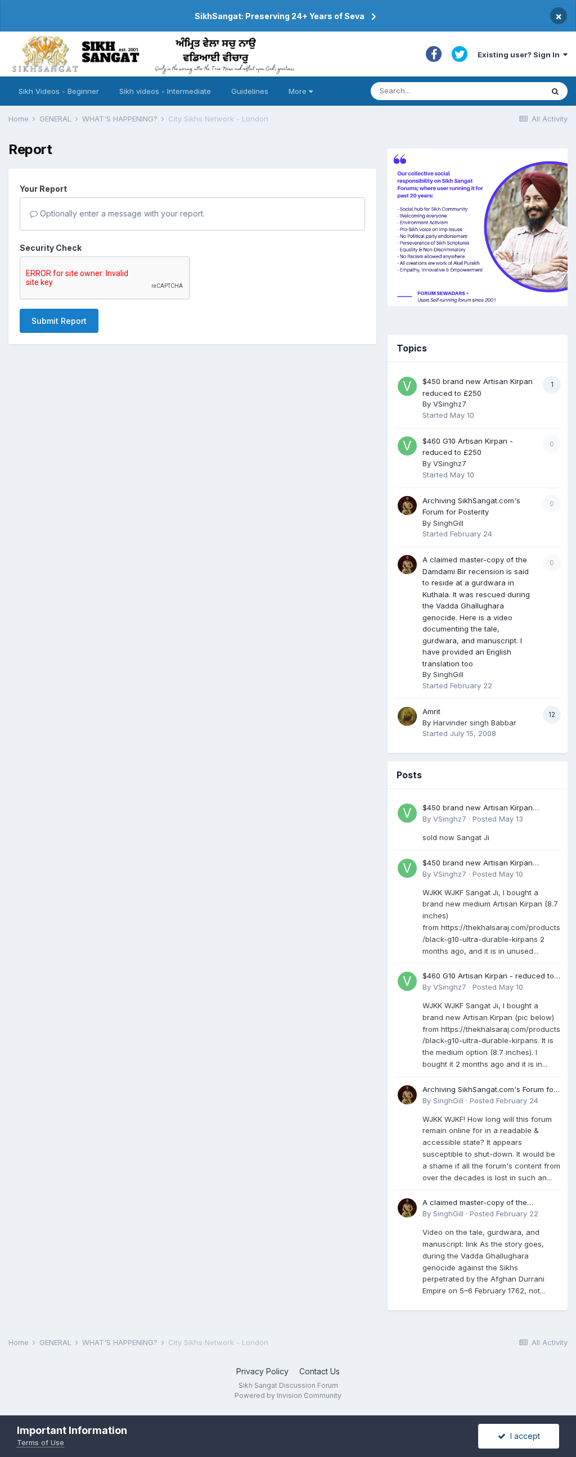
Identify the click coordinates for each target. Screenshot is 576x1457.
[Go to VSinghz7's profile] (407, 386)
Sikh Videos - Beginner (59, 91)
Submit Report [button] (59, 321)
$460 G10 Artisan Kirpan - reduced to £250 (488, 976)
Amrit (431, 711)
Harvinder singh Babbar (474, 722)
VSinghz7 (449, 403)
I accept (523, 1436)
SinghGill (448, 522)
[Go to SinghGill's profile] (407, 505)
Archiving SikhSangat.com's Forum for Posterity (489, 1090)
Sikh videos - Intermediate (165, 91)
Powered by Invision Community (288, 1395)
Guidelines (249, 91)
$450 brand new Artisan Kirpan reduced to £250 (477, 808)
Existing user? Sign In (520, 54)
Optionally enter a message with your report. (121, 213)
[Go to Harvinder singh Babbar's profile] (407, 716)
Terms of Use (40, 1442)
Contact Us (319, 1371)
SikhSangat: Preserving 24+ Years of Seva (279, 16)
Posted (497, 818)
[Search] (555, 91)
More (298, 91)
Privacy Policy (262, 1371)
